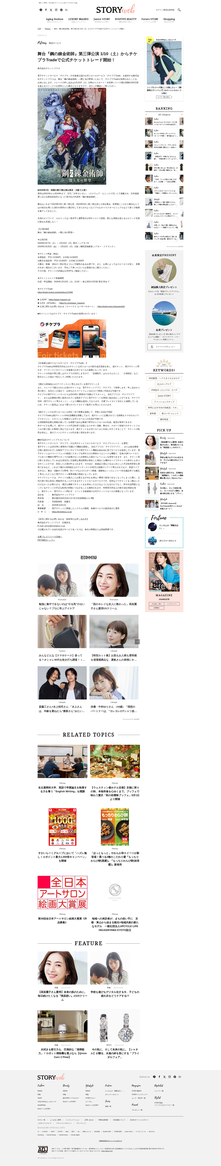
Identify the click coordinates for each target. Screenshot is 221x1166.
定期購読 (156, 608)
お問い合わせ (89, 1120)
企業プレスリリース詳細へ (50, 537)
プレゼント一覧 (137, 1110)
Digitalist (158, 1086)
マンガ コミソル (141, 1131)
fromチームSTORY (44, 1109)
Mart (67, 1131)
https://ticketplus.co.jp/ (62, 512)
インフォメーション (73, 1120)
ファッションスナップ (164, 402)
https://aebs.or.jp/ (107, 1151)
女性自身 (97, 1131)
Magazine (136, 1086)
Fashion (41, 1086)
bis (79, 1131)
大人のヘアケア (164, 384)
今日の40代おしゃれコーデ (47, 1102)
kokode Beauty (51, 1135)
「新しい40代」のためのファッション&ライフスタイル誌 (57, 3)
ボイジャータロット (168, 541)
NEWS (40, 1091)
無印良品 (164, 419)
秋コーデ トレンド (170, 413)
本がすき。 (152, 1131)
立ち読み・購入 (157, 604)
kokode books (63, 1135)
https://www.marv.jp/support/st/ (111, 306)
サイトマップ (81, 1123)
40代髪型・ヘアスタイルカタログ (164, 378)
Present (135, 1105)
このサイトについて (44, 1123)
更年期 (153, 413)
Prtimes (42, 43)
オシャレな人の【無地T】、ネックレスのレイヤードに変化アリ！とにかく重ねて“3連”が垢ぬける (166, 216)
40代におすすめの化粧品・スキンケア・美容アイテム (165, 408)
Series (107, 1101)
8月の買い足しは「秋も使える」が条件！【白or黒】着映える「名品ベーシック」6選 (166, 170)
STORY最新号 (137, 1091)
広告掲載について (119, 1120)
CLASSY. (45, 1131)
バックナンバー (172, 604)
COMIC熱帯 (118, 1131)
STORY (60, 1131)
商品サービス (55, 43)
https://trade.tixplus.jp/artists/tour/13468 (55, 292)
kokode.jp (41, 1135)
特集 (39, 1094)
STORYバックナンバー (140, 1094)
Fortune (108, 1086)
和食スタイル (87, 1131)
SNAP (40, 1098)
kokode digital (75, 1135)
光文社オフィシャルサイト (139, 1120)
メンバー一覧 (159, 1091)
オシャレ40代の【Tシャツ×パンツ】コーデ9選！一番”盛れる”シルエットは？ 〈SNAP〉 (166, 136)
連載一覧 (108, 1106)
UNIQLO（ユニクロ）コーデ (164, 390)
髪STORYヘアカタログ (71, 1098)
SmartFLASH (107, 1131)
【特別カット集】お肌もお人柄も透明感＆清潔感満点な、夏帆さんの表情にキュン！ (114, 659)
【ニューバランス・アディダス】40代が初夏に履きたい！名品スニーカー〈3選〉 (165, 147)
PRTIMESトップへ (46, 540)
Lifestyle (89, 1086)
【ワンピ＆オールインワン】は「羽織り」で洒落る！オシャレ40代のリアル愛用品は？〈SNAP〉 (165, 193)
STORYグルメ (90, 1098)
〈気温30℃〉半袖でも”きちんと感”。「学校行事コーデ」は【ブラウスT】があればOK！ (166, 159)
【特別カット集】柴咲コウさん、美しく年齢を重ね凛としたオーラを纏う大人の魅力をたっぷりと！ (165, 204)
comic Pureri (128, 1131)
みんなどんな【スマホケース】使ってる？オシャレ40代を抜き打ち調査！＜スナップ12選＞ (62, 659)
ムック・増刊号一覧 (139, 1098)
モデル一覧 (41, 1120)
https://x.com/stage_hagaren (72, 303)
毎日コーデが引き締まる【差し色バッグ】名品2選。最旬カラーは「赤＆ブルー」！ (165, 239)
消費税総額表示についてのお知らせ (110, 1141)
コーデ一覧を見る (163, 97)
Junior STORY (164, 396)
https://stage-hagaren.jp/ (59, 300)
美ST (73, 1131)
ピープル (89, 1102)
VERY (53, 1131)
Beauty (66, 1086)
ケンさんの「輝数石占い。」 (115, 1091)
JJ (38, 1131)
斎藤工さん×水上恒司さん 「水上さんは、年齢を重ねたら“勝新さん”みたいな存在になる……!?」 (62, 711)
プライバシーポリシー (64, 1123)
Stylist (157, 1098)
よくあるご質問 (55, 1120)
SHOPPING (42, 1105)
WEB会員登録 (103, 1120)
